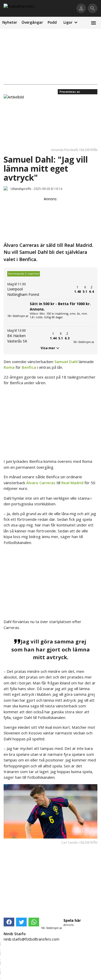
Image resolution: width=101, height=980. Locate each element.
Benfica (29, 367)
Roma (9, 367)
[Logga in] (81, 8)
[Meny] (93, 23)
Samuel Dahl (66, 361)
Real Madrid (72, 482)
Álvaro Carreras (40, 482)
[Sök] (92, 8)
